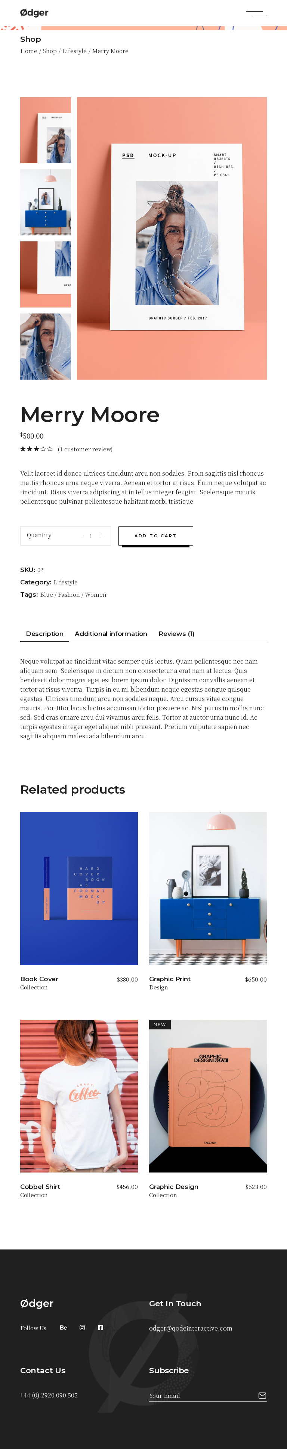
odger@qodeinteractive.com (190, 1328)
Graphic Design (173, 1186)
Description (45, 633)
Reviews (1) (176, 633)
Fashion (69, 594)
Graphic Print (170, 979)
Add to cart (156, 535)
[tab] (44, 636)
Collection (34, 987)
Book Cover (39, 979)
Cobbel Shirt (40, 1186)
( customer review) (85, 449)
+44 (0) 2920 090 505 (49, 1395)
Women (96, 594)
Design (158, 987)
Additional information (111, 633)
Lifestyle (65, 582)
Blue (46, 594)
